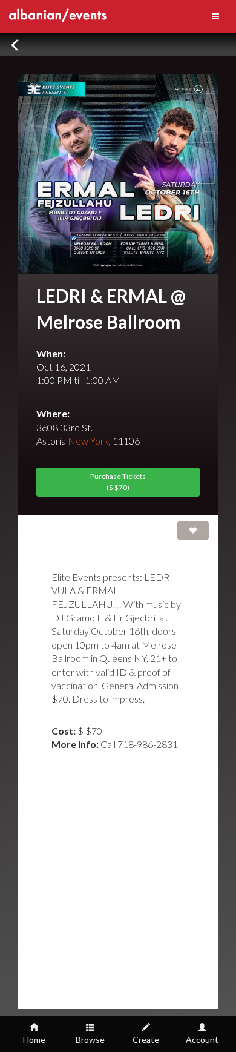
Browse (90, 1039)
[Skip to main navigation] (215, 16)
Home (34, 1039)
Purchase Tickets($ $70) (118, 482)
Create (146, 1039)
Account (202, 1039)
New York (88, 440)
